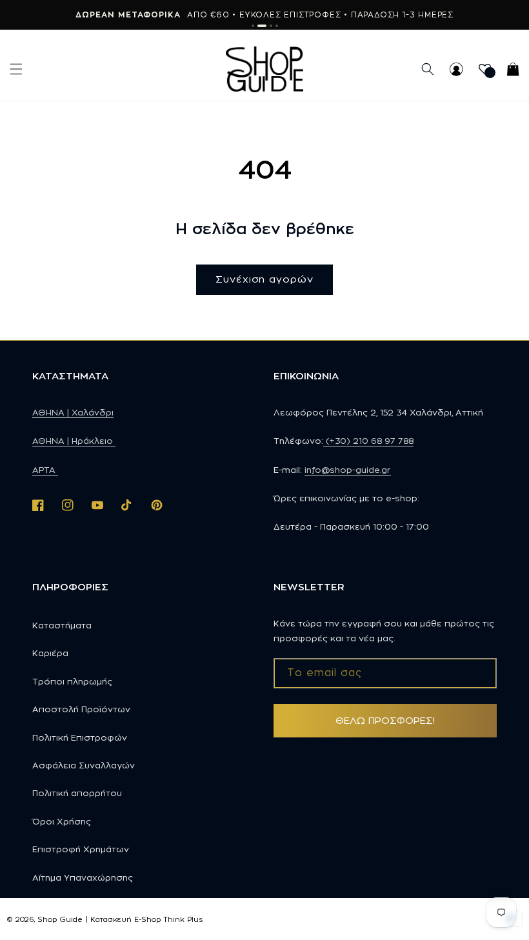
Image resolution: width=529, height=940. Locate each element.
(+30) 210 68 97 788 (368, 440)
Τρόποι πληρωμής (72, 681)
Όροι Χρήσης (61, 821)
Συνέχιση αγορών (264, 279)
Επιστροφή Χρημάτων (80, 849)
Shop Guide (60, 919)
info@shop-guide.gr (347, 469)
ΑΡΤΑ (45, 469)
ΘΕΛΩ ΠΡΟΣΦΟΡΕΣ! (385, 720)
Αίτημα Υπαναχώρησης (82, 877)
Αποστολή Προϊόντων (81, 709)
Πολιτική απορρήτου (77, 792)
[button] (16, 69)
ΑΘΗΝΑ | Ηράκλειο (73, 440)
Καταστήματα (62, 625)
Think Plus (183, 919)
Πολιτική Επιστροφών (79, 737)
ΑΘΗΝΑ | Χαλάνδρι (73, 412)
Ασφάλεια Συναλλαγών (83, 765)
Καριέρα (50, 652)
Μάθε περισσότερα (352, 14)
